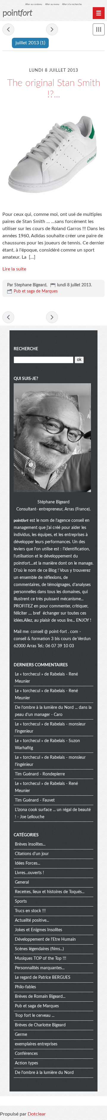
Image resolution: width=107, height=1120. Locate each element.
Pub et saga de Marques (36, 291)
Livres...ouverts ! (29, 873)
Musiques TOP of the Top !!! (40, 958)
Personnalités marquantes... (39, 968)
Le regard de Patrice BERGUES (42, 978)
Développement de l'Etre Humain (45, 939)
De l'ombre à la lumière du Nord (44, 1073)
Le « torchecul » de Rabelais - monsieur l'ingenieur (50, 727)
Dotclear (37, 1114)
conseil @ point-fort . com (55, 632)
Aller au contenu (33, 4)
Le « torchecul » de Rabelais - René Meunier (46, 678)
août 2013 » (52, 29)
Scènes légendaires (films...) (39, 949)
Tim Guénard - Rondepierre (40, 774)
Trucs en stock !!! (30, 911)
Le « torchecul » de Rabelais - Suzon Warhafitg (47, 744)
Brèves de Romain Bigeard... (40, 997)
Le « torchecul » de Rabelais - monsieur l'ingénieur (50, 761)
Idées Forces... (27, 863)
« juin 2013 (8, 29)
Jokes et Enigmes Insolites (38, 930)
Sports (21, 901)
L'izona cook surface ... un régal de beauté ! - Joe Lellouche (53, 813)
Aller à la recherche (72, 4)
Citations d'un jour (32, 854)
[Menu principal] (99, 13)
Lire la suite (14, 269)
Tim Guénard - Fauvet (35, 800)
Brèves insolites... (30, 844)
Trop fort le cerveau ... (34, 1016)
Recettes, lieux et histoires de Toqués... (49, 892)
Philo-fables (25, 987)
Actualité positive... (32, 920)
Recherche (26, 349)
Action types (26, 1063)
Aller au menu (52, 4)
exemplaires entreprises (36, 1044)
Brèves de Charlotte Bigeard (40, 1025)
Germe (21, 1035)
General (22, 882)
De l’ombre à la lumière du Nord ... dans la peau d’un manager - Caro (53, 711)
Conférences (26, 1054)
